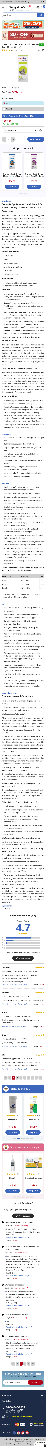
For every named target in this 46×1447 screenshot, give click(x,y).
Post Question (24, 1216)
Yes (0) (36, 984)
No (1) (42, 984)
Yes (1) (9, 1278)
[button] (14, 1138)
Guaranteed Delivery (22, 2)
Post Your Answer (20, 1226)
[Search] (40, 15)
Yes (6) (9, 1240)
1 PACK (9, 103)
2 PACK (9, 109)
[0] (42, 9)
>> (40, 1078)
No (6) (15, 1308)
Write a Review (24, 958)
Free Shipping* (7, 2)
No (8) (15, 1278)
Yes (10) (9, 1330)
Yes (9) (9, 1357)
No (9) (15, 1240)
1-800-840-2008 (15, 1407)
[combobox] (39, 1445)
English (37, 1445)
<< (13, 1364)
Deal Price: (6, 92)
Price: (4, 87)
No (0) (42, 1004)
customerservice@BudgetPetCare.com (20, 1416)
